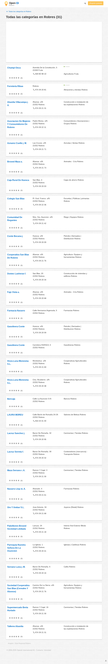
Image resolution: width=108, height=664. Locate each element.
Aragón (10, 643)
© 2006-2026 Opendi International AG (21, 650)
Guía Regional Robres (23, 643)
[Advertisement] (54, 42)
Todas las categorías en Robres (19, 11)
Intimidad (47, 650)
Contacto (39, 650)
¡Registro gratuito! (95, 3)
